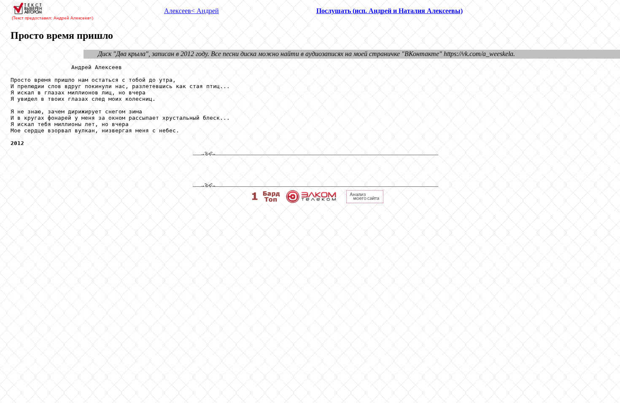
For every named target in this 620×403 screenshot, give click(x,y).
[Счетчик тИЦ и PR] (364, 200)
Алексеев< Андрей (191, 10)
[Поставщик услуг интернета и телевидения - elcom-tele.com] (311, 200)
